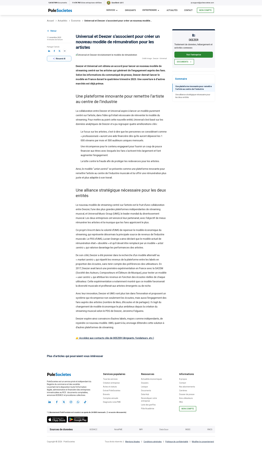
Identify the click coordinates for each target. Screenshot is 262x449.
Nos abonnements (187, 387)
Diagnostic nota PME (112, 402)
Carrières (183, 390)
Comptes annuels (110, 398)
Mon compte (205, 10)
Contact (182, 383)
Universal (116, 110)
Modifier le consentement (203, 442)
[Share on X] (59, 51)
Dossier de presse (186, 394)
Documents (182, 62)
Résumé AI (60, 59)
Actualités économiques (151, 379)
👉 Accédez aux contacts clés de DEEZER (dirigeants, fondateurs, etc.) (115, 338)
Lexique (144, 387)
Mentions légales (132, 442)
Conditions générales (153, 442)
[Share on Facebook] (54, 51)
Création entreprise (111, 383)
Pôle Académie (147, 408)
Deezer (103, 110)
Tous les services (110, 379)
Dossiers (144, 383)
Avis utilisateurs (186, 398)
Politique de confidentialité (176, 442)
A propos (183, 379)
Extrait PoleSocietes (111, 390)
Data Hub (145, 394)
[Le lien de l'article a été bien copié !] (64, 51)
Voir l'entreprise (193, 55)
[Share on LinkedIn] (49, 51)
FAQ (181, 402)
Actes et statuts (110, 387)
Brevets (106, 394)
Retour (53, 31)
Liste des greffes (148, 405)
